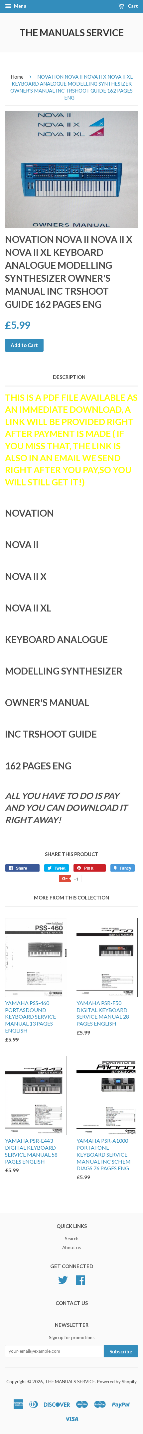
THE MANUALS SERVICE (72, 32)
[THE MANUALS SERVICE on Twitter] (63, 1279)
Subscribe (120, 1351)
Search (71, 1238)
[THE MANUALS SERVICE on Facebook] (80, 1279)
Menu (19, 6)
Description (69, 377)
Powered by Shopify (117, 1381)
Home (17, 77)
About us (71, 1247)
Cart (132, 6)
